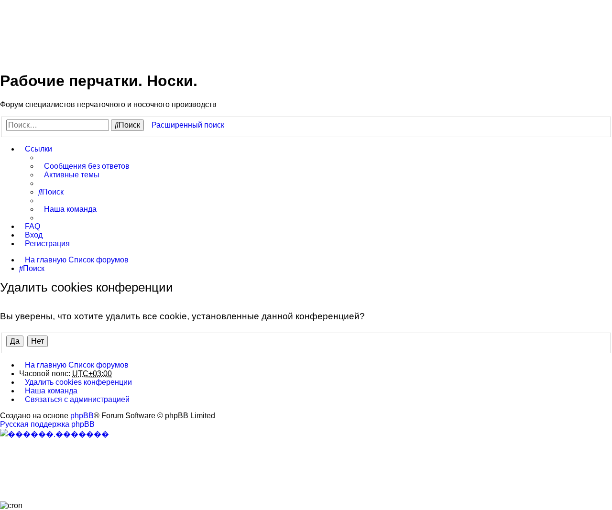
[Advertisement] (174, 30)
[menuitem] (84, 166)
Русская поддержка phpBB (47, 424)
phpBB (82, 416)
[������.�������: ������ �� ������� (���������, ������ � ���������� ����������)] (54, 434)
